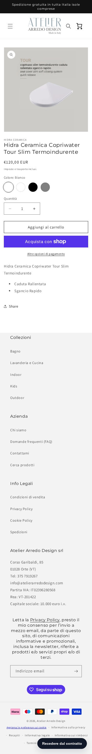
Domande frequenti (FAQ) (31, 441)
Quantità (10, 198)
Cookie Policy (21, 520)
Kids (13, 386)
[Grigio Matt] (45, 187)
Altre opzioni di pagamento (46, 254)
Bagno (15, 351)
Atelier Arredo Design (51, 721)
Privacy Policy (21, 509)
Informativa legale (37, 735)
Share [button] (13, 306)
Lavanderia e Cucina (26, 362)
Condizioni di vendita (27, 497)
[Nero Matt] (33, 187)
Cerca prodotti (22, 465)
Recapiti (14, 735)
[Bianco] (8, 187)
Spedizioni (18, 532)
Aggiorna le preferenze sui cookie (27, 727)
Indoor (16, 374)
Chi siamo (18, 430)
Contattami (19, 453)
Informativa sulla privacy (68, 727)
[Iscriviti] (76, 671)
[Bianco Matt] (20, 187)
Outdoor (17, 397)
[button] (10, 26)
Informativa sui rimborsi (71, 735)
